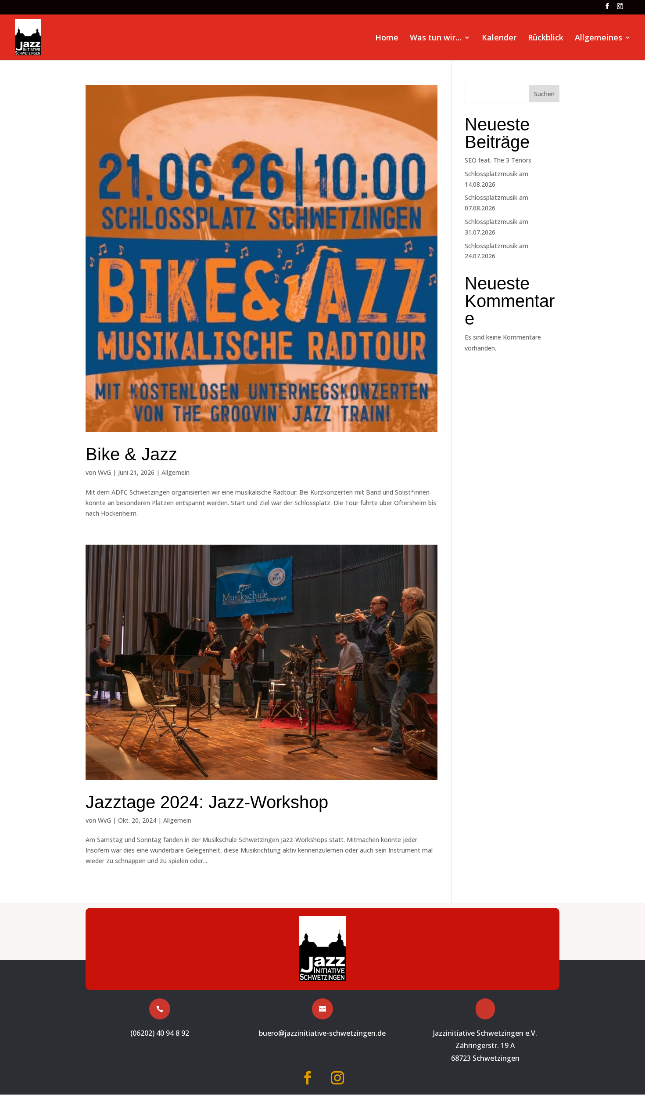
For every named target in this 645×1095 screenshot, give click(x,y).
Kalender (499, 38)
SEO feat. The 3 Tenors (498, 160)
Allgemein (175, 472)
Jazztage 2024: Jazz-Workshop (207, 802)
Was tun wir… (436, 38)
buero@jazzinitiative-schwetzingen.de (322, 1033)
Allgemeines (598, 38)
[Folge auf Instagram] (337, 1078)
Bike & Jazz (131, 454)
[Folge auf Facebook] (307, 1078)
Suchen (544, 94)
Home (386, 38)
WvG (104, 472)
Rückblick (545, 38)
